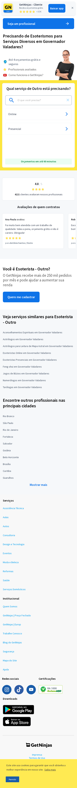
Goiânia (7, 450)
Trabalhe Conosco (12, 633)
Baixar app (57, 8)
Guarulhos (8, 477)
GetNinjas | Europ (12, 624)
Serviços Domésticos (14, 589)
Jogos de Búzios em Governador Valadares (26, 373)
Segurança (8, 651)
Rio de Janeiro (10, 429)
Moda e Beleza (11, 562)
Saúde (6, 580)
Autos (6, 526)
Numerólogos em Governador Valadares (24, 380)
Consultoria (9, 535)
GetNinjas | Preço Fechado (17, 615)
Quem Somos (10, 606)
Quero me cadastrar (21, 297)
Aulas (6, 517)
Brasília (7, 464)
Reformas (8, 571)
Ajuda (6, 669)
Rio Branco (8, 416)
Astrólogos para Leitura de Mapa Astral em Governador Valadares (38, 346)
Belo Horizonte (11, 457)
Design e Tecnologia (13, 544)
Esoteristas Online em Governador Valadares (27, 353)
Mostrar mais (38, 485)
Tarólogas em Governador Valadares (22, 387)
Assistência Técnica (13, 508)
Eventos (7, 553)
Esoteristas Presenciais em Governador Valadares (30, 359)
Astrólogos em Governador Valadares (23, 339)
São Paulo (8, 423)
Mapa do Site (10, 660)
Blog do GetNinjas (12, 642)
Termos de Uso (37, 758)
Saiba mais (50, 769)
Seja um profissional (21, 24)
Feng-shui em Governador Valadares (22, 366)
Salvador (7, 443)
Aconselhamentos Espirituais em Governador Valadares (32, 332)
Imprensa (37, 754)
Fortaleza (8, 436)
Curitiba (7, 471)
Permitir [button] (12, 779)
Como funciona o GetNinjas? (26, 75)
